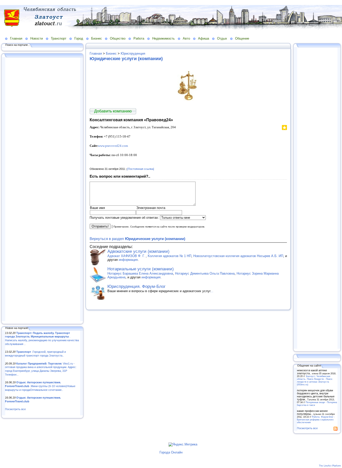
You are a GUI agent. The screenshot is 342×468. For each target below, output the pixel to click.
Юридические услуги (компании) (126, 58)
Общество (117, 38)
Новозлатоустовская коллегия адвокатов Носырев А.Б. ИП (238, 256)
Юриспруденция (133, 53)
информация (128, 260)
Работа (138, 38)
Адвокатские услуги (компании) (138, 251)
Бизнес (96, 38)
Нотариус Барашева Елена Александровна (140, 273)
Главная (16, 38)
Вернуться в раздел (137, 239)
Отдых (222, 38)
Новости (36, 38)
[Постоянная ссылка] (140, 168)
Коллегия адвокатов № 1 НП (169, 256)
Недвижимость (163, 38)
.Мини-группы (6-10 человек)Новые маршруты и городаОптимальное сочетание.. (40, 386)
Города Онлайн (171, 452)
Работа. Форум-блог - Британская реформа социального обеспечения (316, 419)
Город (78, 38)
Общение (242, 38)
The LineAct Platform (330, 465)
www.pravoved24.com (113, 146)
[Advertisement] (42, 189)
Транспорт (58, 38)
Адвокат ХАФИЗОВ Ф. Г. (126, 256)
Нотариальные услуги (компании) (140, 269)
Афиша (203, 38)
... (211, 291)
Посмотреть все (15, 409)
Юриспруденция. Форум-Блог (136, 286)
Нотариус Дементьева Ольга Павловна (205, 273)
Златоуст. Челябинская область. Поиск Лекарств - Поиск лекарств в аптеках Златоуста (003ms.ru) (314, 380)
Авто (186, 38)
